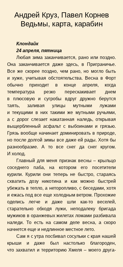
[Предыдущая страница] (3, 133)
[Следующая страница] (119, 133)
